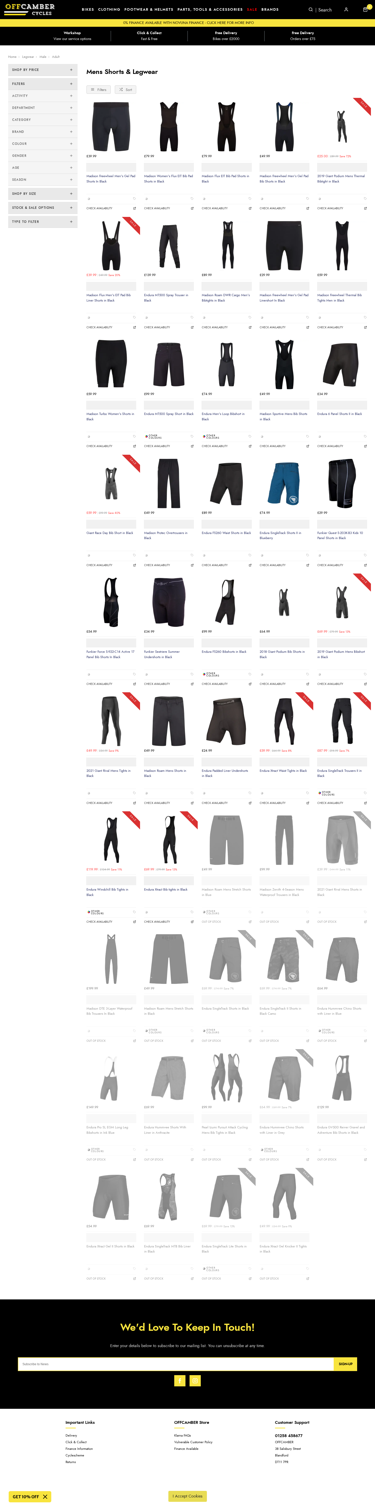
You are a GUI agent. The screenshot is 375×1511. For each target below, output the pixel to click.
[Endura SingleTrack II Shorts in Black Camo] (284, 959)
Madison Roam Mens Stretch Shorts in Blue (226, 892)
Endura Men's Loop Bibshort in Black (223, 416)
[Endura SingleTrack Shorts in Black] (226, 959)
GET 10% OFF (26, 1496)
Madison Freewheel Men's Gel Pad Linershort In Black (284, 297)
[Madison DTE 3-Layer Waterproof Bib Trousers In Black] (111, 959)
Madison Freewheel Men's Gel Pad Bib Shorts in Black (284, 178)
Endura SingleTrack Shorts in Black (225, 1008)
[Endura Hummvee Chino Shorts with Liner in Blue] (342, 959)
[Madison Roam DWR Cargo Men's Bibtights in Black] (226, 245)
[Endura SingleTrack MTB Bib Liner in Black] (169, 1196)
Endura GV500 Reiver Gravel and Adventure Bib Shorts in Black (341, 1130)
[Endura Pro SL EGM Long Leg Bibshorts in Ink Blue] (111, 1078)
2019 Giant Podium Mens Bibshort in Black (341, 654)
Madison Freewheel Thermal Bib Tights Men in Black (339, 297)
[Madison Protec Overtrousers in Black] (169, 483)
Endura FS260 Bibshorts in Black (224, 652)
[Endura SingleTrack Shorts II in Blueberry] (284, 483)
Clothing (109, 9)
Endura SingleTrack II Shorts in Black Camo (280, 1011)
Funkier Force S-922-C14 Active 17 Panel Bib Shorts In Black (110, 654)
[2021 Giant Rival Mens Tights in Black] (111, 721)
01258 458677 (289, 1436)
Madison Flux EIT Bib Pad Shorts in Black (225, 178)
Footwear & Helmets (148, 9)
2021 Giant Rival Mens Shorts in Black (339, 892)
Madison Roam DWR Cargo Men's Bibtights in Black (226, 297)
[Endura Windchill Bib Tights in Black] (111, 840)
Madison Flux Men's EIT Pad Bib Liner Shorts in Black (108, 297)
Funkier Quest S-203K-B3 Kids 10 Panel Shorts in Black (340, 535)
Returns (71, 1462)
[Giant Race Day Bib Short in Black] (111, 483)
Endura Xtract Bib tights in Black (166, 889)
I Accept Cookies (188, 1496)
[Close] (45, 1497)
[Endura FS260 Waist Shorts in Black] (226, 483)
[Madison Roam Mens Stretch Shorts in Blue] (226, 840)
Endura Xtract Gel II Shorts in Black (110, 1246)
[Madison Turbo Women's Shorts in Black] (111, 364)
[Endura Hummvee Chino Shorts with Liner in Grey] (284, 1078)
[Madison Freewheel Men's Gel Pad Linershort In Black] (284, 245)
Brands (270, 9)
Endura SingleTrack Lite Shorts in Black (224, 1249)
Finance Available (186, 1449)
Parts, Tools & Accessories (210, 9)
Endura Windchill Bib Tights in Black (107, 892)
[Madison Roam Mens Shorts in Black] (169, 721)
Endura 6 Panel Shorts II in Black (339, 414)
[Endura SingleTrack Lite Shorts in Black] (226, 1196)
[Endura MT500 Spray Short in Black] (169, 364)
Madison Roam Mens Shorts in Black (165, 773)
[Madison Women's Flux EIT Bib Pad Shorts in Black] (169, 126)
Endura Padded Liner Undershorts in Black (225, 773)
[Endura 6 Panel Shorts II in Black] (342, 364)
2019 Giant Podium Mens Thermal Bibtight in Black (341, 178)
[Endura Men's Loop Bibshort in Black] (226, 364)
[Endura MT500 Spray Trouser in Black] (169, 245)
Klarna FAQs (182, 1435)
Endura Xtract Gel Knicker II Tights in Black (283, 1249)
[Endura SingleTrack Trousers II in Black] (342, 721)
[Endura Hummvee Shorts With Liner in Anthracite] (169, 1078)
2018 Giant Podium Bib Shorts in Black (282, 654)
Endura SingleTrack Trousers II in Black (339, 773)
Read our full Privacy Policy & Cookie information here (187, 1484)
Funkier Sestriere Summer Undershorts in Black (162, 654)
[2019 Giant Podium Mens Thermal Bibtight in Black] (342, 126)
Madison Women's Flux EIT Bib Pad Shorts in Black (168, 178)
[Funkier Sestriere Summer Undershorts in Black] (169, 602)
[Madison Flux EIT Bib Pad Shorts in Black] (226, 126)
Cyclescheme (75, 1455)
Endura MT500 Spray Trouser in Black (166, 297)
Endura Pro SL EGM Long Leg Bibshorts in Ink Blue (107, 1130)
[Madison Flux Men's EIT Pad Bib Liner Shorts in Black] (111, 245)
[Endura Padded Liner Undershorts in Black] (226, 721)
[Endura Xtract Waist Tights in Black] (284, 721)
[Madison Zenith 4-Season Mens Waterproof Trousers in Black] (284, 840)
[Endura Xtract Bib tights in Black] (169, 840)
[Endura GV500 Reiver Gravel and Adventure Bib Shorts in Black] (342, 1078)
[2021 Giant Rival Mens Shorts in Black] (342, 840)
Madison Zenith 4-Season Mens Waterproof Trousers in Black (282, 892)
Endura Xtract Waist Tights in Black (283, 771)
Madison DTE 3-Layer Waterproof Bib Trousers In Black (109, 1011)
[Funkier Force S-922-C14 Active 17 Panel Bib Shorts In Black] (111, 602)
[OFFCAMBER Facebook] (179, 1380)
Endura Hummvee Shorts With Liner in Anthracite (165, 1130)
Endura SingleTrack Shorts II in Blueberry (280, 535)
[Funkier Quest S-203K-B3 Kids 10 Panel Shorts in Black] (342, 483)
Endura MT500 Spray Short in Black (169, 414)
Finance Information (79, 1449)
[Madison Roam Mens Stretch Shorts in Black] (169, 959)
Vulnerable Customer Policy (193, 1442)
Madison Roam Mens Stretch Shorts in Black (168, 1011)
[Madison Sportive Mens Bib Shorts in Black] (284, 364)
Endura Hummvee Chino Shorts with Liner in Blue (339, 1011)
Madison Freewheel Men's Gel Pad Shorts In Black (110, 178)
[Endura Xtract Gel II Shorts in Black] (111, 1196)
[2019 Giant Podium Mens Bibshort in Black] (342, 602)
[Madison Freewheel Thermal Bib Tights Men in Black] (342, 245)
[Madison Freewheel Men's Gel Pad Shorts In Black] (111, 126)
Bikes (88, 9)
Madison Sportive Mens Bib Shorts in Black (283, 416)
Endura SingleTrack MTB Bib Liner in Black (167, 1249)
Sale (252, 9)
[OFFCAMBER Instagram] (195, 1380)
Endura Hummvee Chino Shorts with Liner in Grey (282, 1130)
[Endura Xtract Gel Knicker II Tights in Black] (284, 1196)
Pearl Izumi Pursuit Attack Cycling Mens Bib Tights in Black (225, 1130)
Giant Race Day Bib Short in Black (109, 533)
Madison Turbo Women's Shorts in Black (110, 416)
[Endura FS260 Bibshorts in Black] (226, 602)
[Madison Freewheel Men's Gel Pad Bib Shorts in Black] (284, 126)
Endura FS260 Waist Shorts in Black (226, 533)
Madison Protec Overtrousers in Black (166, 535)
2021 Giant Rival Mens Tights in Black (108, 773)
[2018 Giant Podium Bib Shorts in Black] (284, 602)
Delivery (71, 1435)
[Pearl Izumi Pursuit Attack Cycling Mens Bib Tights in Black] (226, 1078)
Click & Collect (76, 1442)
